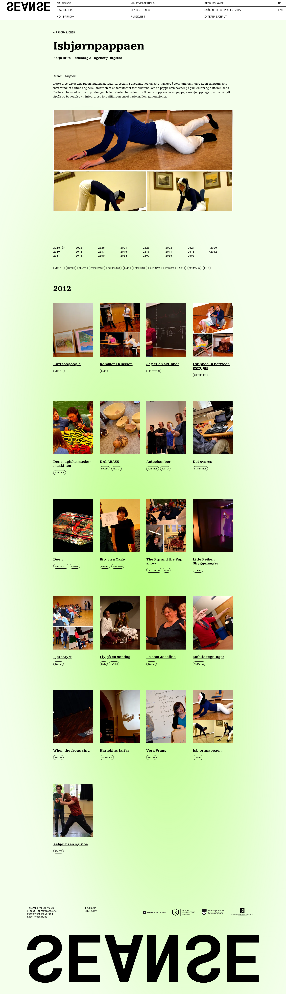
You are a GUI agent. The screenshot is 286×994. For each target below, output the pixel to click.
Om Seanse (64, 3)
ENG (280, 10)
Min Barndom (65, 16)
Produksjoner (214, 3)
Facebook (90, 907)
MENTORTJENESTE (142, 10)
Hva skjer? (65, 10)
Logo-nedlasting (37, 916)
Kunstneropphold (143, 3)
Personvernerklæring (40, 913)
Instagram (91, 910)
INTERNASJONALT (215, 16)
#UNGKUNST (138, 16)
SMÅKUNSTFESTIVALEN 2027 (222, 10)
